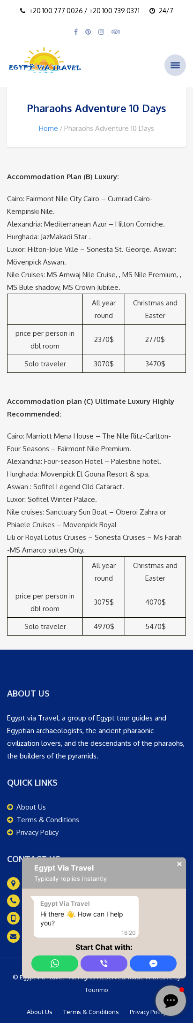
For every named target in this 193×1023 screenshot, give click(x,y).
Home (48, 128)
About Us (31, 807)
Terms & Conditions (47, 819)
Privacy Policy (37, 832)
